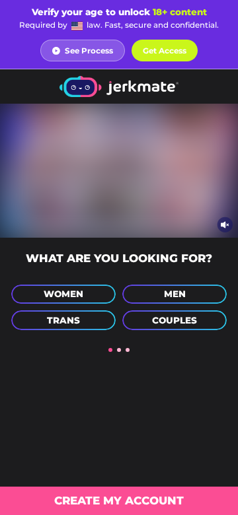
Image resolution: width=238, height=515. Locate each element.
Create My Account (119, 500)
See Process (89, 50)
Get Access (164, 50)
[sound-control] (225, 224)
